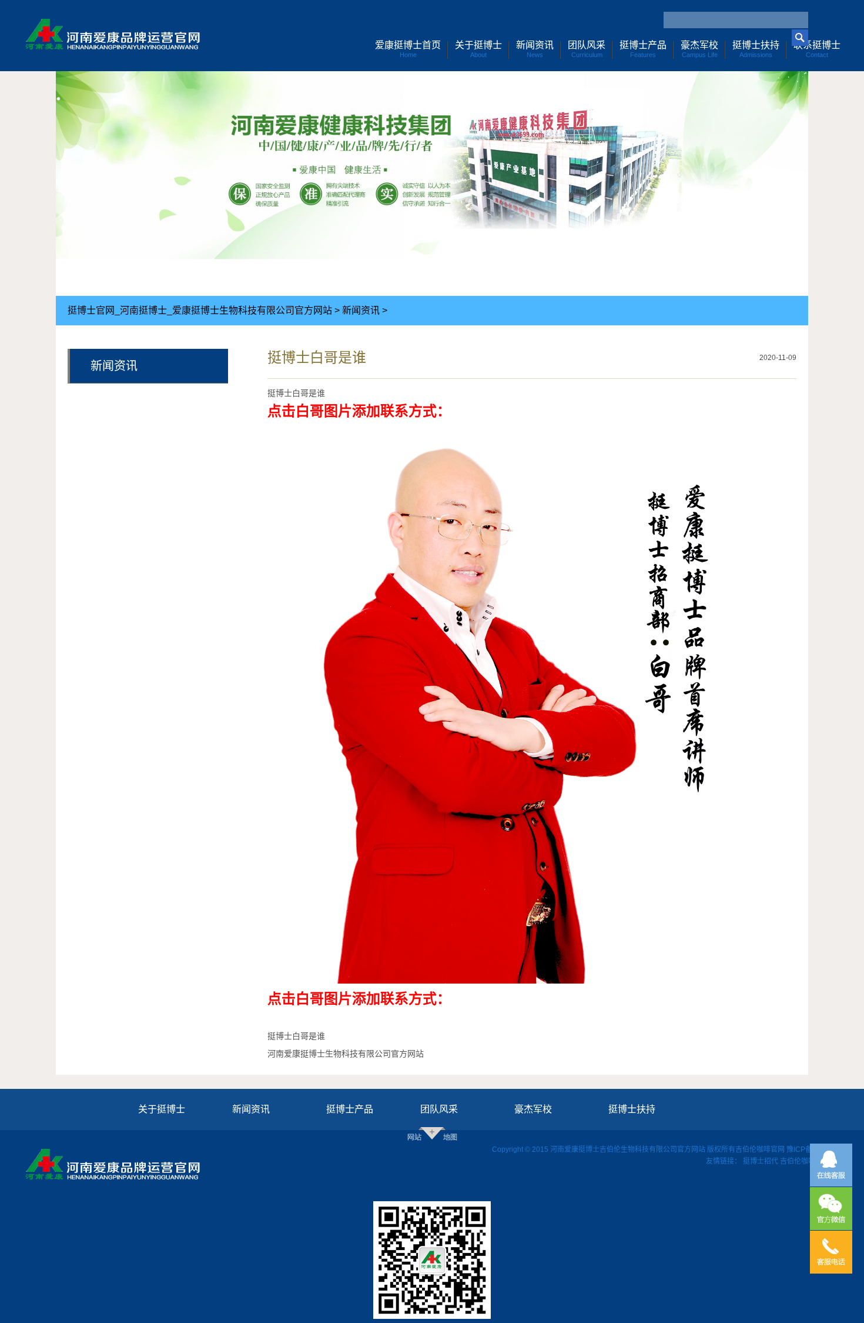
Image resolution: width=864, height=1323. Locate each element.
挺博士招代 (760, 1161)
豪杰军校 (533, 1109)
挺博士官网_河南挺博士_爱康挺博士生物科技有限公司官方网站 (200, 310)
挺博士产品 (349, 1109)
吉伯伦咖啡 (797, 1161)
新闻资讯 (361, 310)
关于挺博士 (161, 1109)
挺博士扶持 (631, 1109)
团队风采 (439, 1109)
